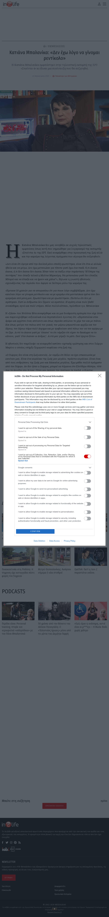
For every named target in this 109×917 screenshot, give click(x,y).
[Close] (100, 376)
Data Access (54, 541)
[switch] (87, 428)
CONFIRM (35, 531)
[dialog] (54, 458)
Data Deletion (39, 541)
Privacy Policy (69, 541)
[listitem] (54, 422)
